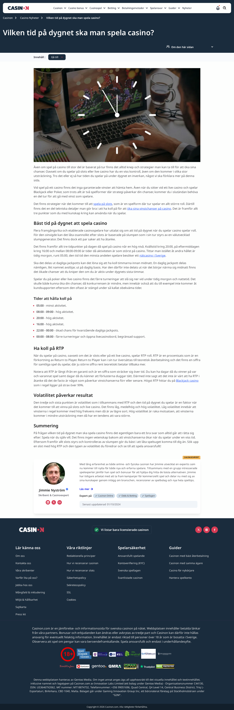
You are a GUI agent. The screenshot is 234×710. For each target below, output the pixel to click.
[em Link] (59, 502)
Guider (172, 8)
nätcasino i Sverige (152, 255)
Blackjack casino (187, 381)
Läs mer (84, 489)
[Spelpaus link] (83, 667)
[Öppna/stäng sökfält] (225, 8)
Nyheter (187, 8)
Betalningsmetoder (133, 8)
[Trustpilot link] (147, 667)
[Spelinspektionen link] (84, 654)
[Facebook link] (214, 529)
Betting (112, 8)
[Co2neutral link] (132, 654)
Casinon (58, 8)
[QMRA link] (115, 667)
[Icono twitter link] (198, 529)
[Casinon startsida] (19, 8)
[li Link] (48, 502)
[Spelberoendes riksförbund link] (164, 654)
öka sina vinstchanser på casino (149, 209)
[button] (218, 8)
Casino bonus (76, 8)
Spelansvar (156, 8)
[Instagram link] (206, 529)
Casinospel (96, 8)
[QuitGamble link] (148, 654)
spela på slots (102, 204)
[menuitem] (60, 8)
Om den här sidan (182, 47)
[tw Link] (54, 502)
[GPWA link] (131, 667)
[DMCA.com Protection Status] (165, 666)
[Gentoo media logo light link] (99, 667)
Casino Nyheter (29, 18)
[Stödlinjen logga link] (67, 667)
